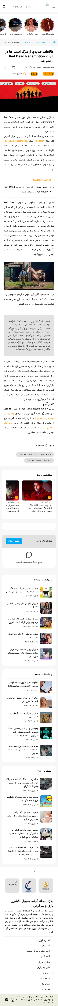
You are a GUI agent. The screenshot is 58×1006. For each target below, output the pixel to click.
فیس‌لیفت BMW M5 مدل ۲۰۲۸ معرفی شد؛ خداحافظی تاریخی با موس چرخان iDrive (22, 851)
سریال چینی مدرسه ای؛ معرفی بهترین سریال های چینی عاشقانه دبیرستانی (22, 653)
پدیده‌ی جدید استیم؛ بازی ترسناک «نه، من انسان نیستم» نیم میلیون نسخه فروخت (22, 732)
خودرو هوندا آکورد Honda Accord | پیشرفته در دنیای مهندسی (16, 34)
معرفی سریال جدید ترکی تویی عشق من (24, 715)
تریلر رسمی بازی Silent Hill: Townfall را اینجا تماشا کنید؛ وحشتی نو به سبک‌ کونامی (40, 508)
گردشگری (45, 956)
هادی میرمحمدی (48, 67)
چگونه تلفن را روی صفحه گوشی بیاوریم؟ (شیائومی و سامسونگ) (23, 684)
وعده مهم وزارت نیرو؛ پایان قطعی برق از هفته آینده (22, 799)
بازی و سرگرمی (40, 42)
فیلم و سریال (44, 962)
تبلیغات (46, 989)
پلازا (51, 42)
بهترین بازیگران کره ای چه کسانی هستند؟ (23, 636)
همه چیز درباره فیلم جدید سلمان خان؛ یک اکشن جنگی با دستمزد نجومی (22, 750)
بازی (50, 502)
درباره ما (46, 984)
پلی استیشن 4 (42, 418)
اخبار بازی (26, 42)
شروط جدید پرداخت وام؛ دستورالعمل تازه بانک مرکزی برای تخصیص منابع (22, 816)
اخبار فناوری (44, 940)
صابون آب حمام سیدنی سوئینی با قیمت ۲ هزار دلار (22, 699)
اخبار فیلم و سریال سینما (38, 951)
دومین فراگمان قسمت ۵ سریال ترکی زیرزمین (32, 34)
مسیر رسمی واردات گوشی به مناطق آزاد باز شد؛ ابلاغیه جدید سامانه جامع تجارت (23, 833)
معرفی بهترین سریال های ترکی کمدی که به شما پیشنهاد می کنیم (22, 590)
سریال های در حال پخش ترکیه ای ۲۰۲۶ (22, 605)
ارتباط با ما (45, 979)
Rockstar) (39, 141)
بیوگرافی (46, 973)
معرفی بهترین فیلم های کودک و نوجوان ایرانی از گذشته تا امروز (23, 620)
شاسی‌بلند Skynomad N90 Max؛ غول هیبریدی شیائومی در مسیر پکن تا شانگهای (22, 783)
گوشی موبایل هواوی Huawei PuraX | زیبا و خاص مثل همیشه (48, 34)
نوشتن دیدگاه (13, 541)
